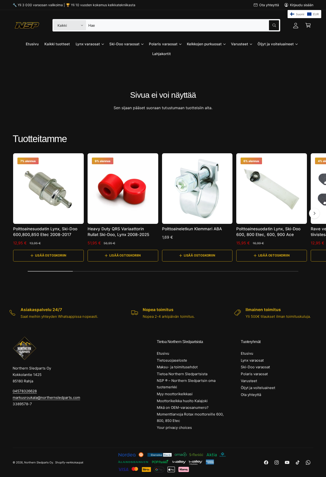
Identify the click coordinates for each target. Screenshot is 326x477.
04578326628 (25, 391)
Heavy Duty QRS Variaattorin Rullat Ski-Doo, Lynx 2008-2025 (119, 231)
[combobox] (183, 25)
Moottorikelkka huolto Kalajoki (182, 401)
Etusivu (163, 353)
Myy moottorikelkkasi (175, 394)
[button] (308, 25)
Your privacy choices (174, 427)
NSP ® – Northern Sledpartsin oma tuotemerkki (186, 383)
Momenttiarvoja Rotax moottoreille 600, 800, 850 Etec (190, 417)
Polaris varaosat (163, 44)
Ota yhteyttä (269, 5)
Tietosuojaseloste (172, 360)
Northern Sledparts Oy (38, 462)
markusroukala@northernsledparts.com (46, 397)
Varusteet (239, 44)
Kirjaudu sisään (301, 5)
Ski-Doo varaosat (124, 44)
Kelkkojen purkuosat (204, 44)
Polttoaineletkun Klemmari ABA (192, 228)
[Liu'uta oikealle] (314, 213)
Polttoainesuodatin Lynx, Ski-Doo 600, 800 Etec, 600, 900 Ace (268, 231)
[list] (163, 313)
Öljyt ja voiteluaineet (276, 44)
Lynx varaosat (88, 44)
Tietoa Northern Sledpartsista (182, 374)
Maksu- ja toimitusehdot (177, 367)
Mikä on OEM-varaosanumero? (183, 407)
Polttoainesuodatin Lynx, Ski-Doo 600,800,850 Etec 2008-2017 (45, 231)
